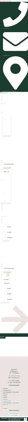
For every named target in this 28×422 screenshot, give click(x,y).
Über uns (6, 171)
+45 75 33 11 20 (15, 376)
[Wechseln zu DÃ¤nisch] (8, 118)
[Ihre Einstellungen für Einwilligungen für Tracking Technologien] (25, 419)
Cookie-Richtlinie (14, 415)
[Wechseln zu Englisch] (8, 125)
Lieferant (5, 205)
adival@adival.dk (15, 377)
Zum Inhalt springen (5, 1)
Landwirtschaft (7, 207)
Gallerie (5, 216)
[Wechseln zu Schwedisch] (8, 132)
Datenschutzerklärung (14, 413)
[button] (5, 146)
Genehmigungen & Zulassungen (8, 166)
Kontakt (5, 220)
